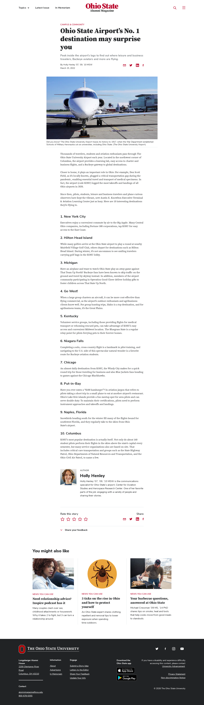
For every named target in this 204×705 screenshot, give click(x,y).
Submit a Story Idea (79, 665)
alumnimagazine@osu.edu (31, 692)
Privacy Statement (176, 674)
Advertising (55, 670)
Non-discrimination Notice (173, 677)
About (53, 665)
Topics (22, 7)
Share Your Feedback (79, 674)
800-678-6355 (25, 695)
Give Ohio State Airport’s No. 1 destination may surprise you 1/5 (62, 519)
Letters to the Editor (79, 670)
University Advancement (173, 666)
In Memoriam (62, 7)
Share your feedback (76, 530)
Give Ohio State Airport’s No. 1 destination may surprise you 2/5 (68, 519)
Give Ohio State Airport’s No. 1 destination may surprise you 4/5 (80, 519)
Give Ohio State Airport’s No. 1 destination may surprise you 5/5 (86, 519)
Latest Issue (42, 7)
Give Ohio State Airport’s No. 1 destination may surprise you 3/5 (74, 519)
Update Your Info (78, 678)
